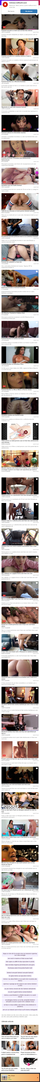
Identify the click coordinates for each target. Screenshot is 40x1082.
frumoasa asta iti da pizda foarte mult (20, 968)
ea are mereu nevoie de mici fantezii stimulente (20, 989)
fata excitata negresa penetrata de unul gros (20, 965)
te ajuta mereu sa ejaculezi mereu (20, 976)
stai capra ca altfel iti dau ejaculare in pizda (20, 961)
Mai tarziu (11, 11)
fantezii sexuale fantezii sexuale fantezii (20, 972)
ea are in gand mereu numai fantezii (20, 992)
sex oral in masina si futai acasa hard (20, 958)
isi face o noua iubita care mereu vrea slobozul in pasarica (20, 1005)
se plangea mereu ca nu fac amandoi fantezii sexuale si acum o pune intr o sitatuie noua (20, 1000)
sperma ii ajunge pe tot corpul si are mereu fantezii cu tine (20, 984)
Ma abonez (28, 11)
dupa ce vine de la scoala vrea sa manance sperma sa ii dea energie (20, 954)
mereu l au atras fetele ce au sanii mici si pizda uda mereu (20, 979)
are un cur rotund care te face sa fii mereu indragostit (20, 1009)
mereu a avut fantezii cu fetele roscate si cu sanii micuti (20, 996)
